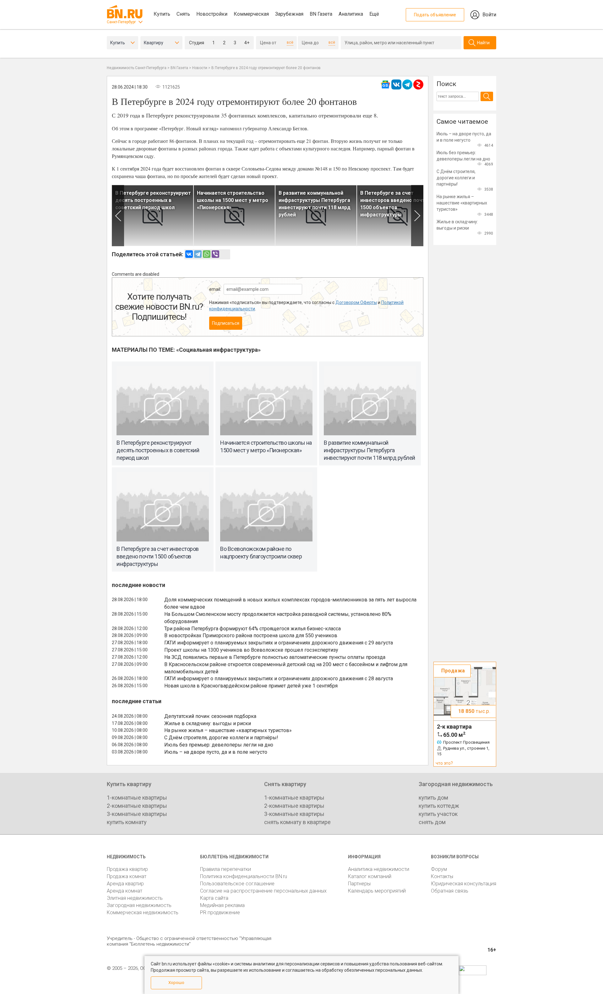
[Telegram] (198, 254)
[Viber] (215, 254)
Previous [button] (118, 215)
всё (290, 42)
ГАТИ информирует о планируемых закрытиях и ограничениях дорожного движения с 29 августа (278, 643)
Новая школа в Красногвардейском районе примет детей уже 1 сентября (251, 686)
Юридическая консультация (463, 884)
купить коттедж (439, 805)
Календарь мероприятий (377, 891)
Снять (183, 14)
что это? (444, 763)
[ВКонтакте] (189, 254)
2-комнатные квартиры (137, 805)
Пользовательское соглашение (237, 884)
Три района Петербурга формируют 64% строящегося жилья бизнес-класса (252, 629)
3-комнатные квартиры (137, 814)
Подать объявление (435, 14)
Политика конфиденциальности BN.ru (243, 876)
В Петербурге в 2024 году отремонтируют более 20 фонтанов (266, 68)
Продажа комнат (126, 876)
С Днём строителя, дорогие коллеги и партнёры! (221, 738)
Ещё (374, 14)
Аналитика (351, 14)
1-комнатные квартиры (137, 797)
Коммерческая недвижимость (142, 912)
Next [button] (417, 215)
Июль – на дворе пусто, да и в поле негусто (215, 752)
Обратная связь (449, 891)
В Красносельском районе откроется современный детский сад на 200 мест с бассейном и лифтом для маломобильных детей (285, 668)
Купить (162, 14)
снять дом (432, 822)
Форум (439, 869)
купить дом (433, 797)
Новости (199, 68)
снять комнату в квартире (297, 822)
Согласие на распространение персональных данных (263, 891)
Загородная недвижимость (139, 905)
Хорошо (176, 982)
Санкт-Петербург (121, 22)
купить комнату (127, 822)
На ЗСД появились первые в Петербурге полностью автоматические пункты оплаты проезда (274, 657)
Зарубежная (289, 14)
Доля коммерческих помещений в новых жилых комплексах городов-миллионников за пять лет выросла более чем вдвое (290, 603)
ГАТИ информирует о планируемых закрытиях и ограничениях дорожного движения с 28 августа (278, 679)
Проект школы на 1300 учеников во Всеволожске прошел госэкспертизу (251, 650)
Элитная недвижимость (135, 898)
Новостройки (211, 14)
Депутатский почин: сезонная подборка (210, 716)
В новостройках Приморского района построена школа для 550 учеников (250, 635)
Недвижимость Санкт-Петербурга (136, 68)
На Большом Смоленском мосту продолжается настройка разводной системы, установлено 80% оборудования (277, 617)
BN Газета (321, 14)
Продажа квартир (127, 869)
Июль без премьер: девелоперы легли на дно (218, 745)
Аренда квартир (125, 884)
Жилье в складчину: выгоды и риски (207, 723)
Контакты (442, 876)
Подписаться (225, 323)
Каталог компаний (369, 876)
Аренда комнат (124, 891)
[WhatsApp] (206, 254)
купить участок (438, 814)
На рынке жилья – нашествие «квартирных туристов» (228, 730)
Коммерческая (251, 14)
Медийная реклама (222, 905)
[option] (152, 215)
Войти (489, 15)
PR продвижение (220, 912)
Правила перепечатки (225, 869)
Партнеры (359, 884)
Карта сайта (214, 898)
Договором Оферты (356, 302)
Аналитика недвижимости (378, 869)
